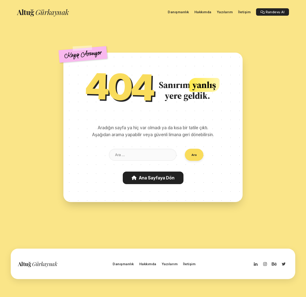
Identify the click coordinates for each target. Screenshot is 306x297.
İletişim (189, 264)
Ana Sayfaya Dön (157, 178)
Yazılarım (170, 264)
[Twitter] (283, 263)
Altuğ (43, 12)
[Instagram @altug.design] (265, 263)
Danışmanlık (123, 264)
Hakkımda (147, 264)
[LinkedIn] (255, 263)
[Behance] (274, 263)
